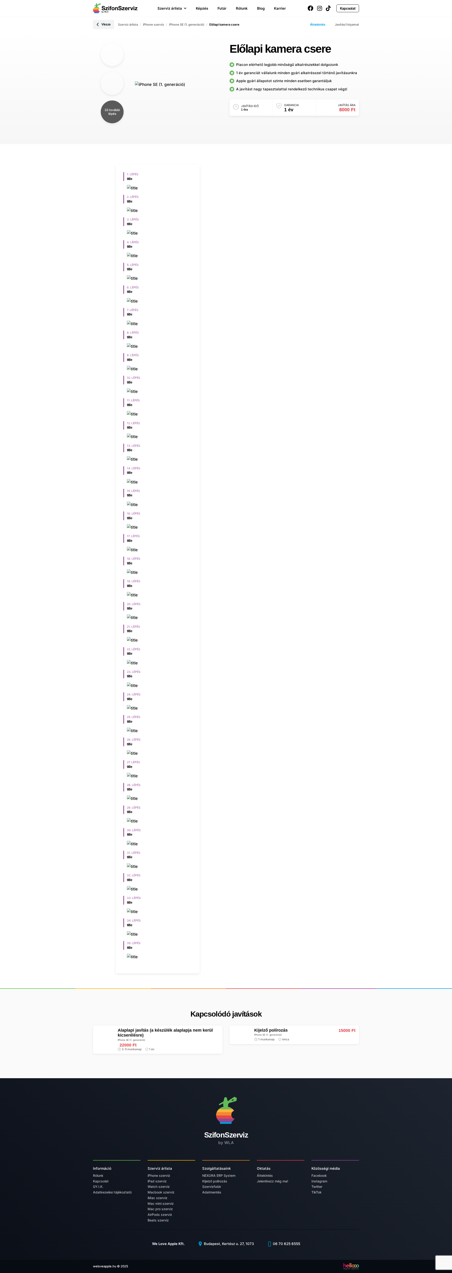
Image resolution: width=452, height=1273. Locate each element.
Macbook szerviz (161, 1192)
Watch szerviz (159, 1187)
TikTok (316, 1192)
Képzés (202, 8)
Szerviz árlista (169, 8)
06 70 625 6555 (286, 1243)
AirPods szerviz (160, 1215)
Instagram (319, 1181)
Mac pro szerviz (160, 1209)
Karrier (280, 8)
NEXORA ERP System (218, 1175)
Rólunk (242, 8)
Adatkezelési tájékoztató (112, 1192)
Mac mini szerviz (161, 1203)
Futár (222, 8)
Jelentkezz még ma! (272, 1181)
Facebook (319, 1175)
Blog (261, 8)
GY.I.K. (98, 1187)
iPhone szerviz (153, 24)
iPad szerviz (157, 1181)
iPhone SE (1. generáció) (186, 24)
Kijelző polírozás (214, 1181)
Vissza (105, 24)
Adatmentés (211, 1192)
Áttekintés (317, 24)
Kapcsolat (347, 8)
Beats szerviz (158, 1220)
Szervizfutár (211, 1187)
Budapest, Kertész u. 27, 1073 (228, 1243)
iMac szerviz (157, 1198)
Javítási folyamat (347, 24)
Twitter (316, 1187)
